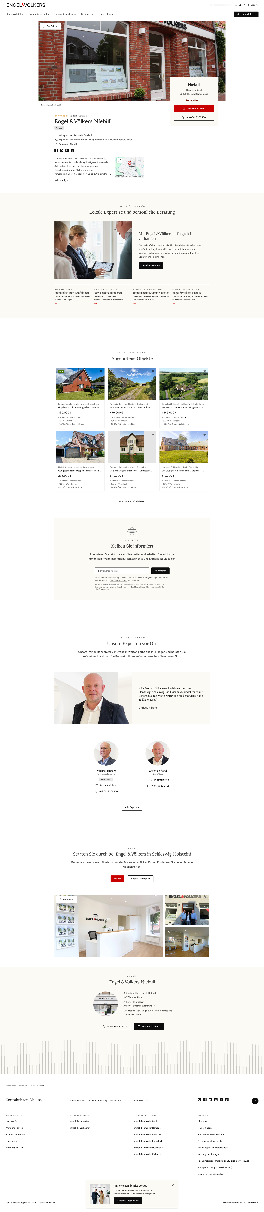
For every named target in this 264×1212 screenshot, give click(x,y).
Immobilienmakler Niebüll (51, 105)
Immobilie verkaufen (39, 14)
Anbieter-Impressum (133, 1001)
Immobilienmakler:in (65, 14)
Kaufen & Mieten (15, 14)
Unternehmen (106, 14)
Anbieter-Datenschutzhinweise (139, 1005)
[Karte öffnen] (130, 167)
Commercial (87, 14)
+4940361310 (141, 1100)
